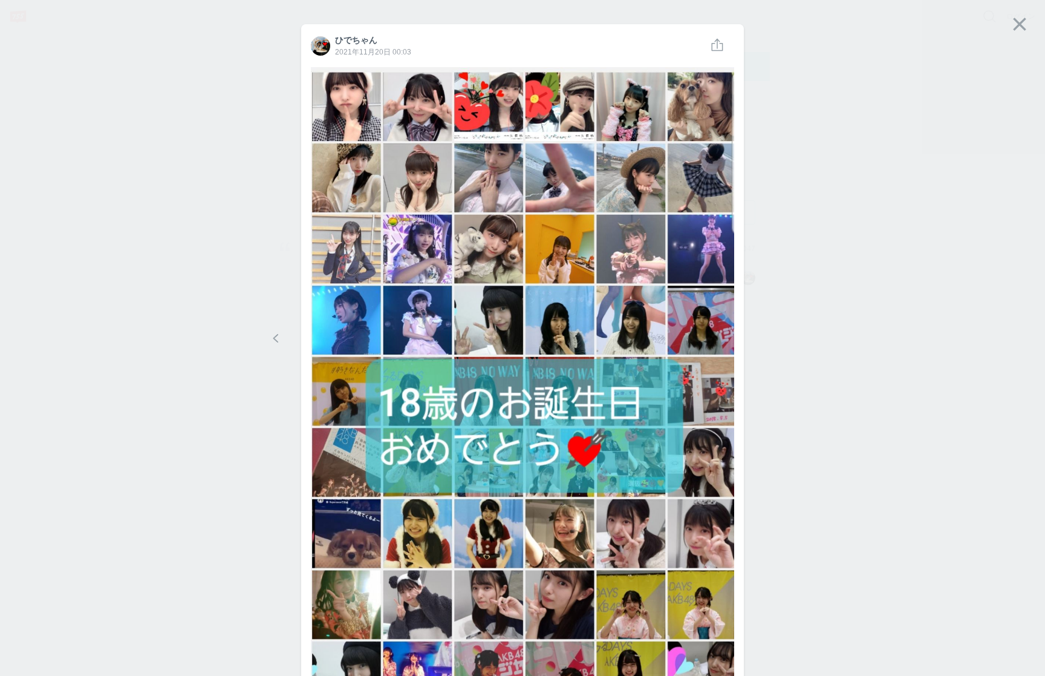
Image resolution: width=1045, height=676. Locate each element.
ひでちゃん (320, 45)
